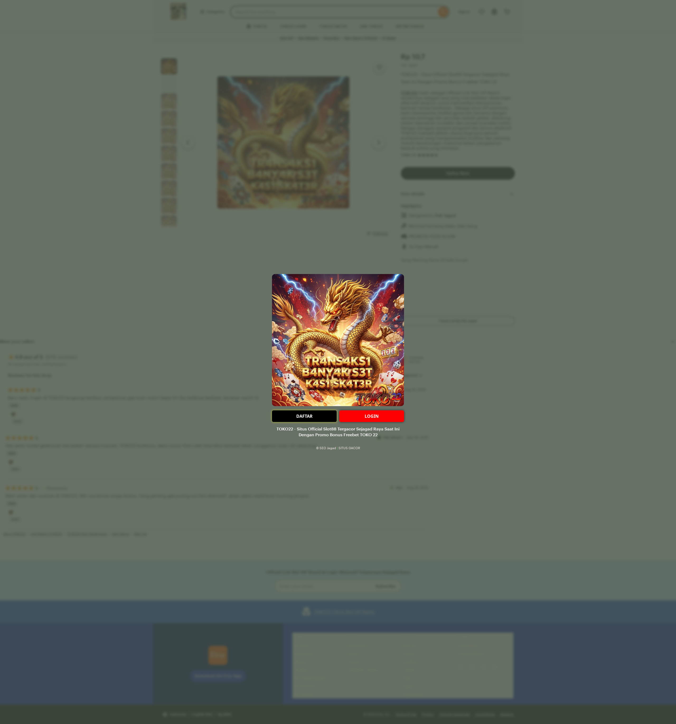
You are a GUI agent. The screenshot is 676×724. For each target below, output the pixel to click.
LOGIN (372, 416)
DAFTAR (304, 416)
